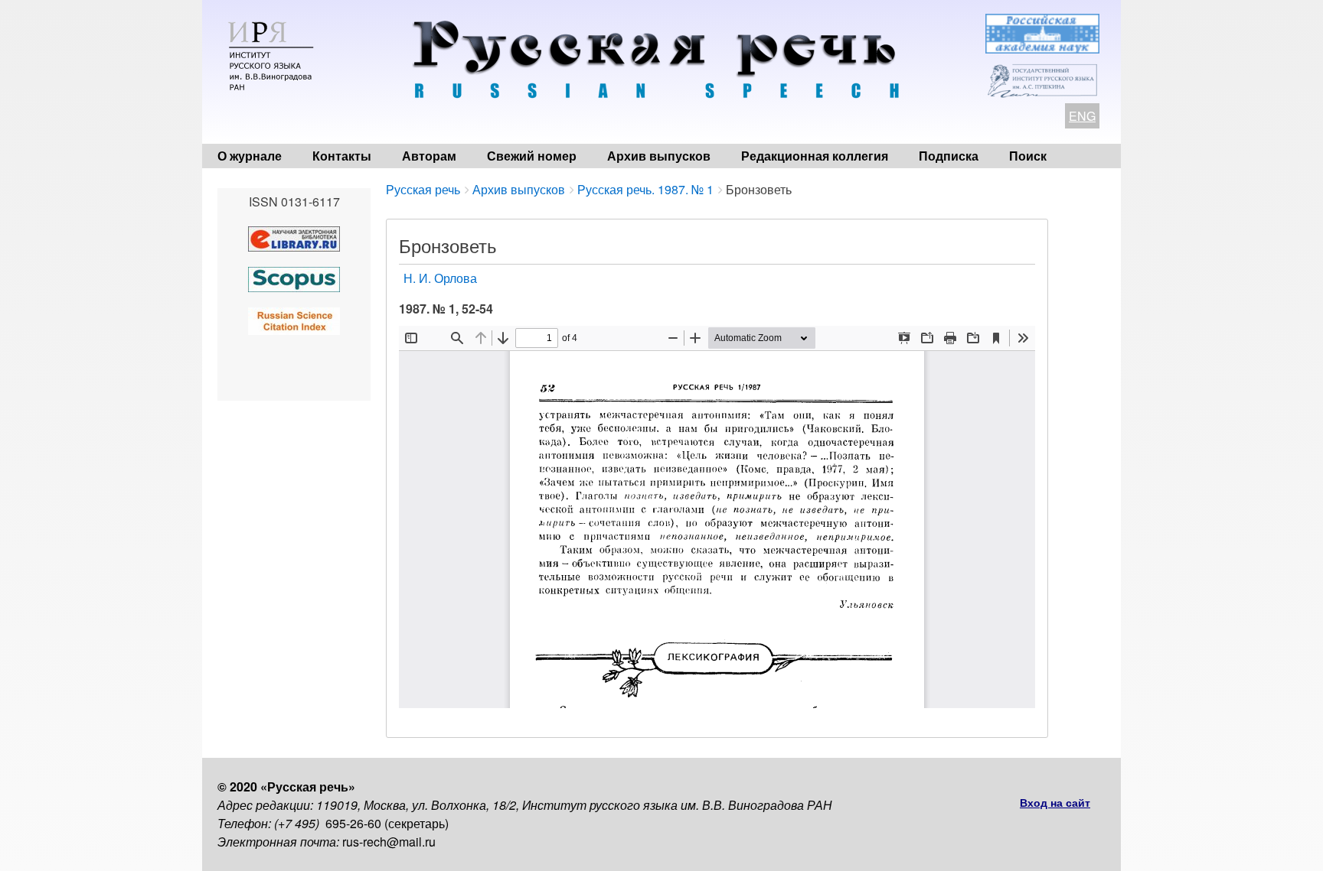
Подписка (948, 155)
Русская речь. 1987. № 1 (645, 189)
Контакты (341, 155)
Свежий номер (532, 155)
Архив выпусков (658, 155)
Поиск (1028, 155)
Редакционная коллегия (814, 155)
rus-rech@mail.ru (389, 841)
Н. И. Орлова (440, 278)
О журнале (249, 155)
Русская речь (423, 189)
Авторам (429, 155)
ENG (1082, 116)
